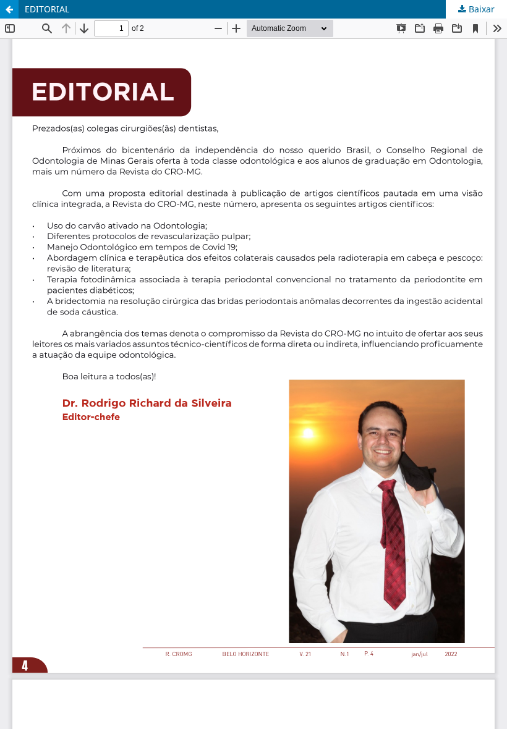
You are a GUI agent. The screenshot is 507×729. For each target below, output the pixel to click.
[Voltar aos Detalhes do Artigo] (9, 9)
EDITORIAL (47, 9)
